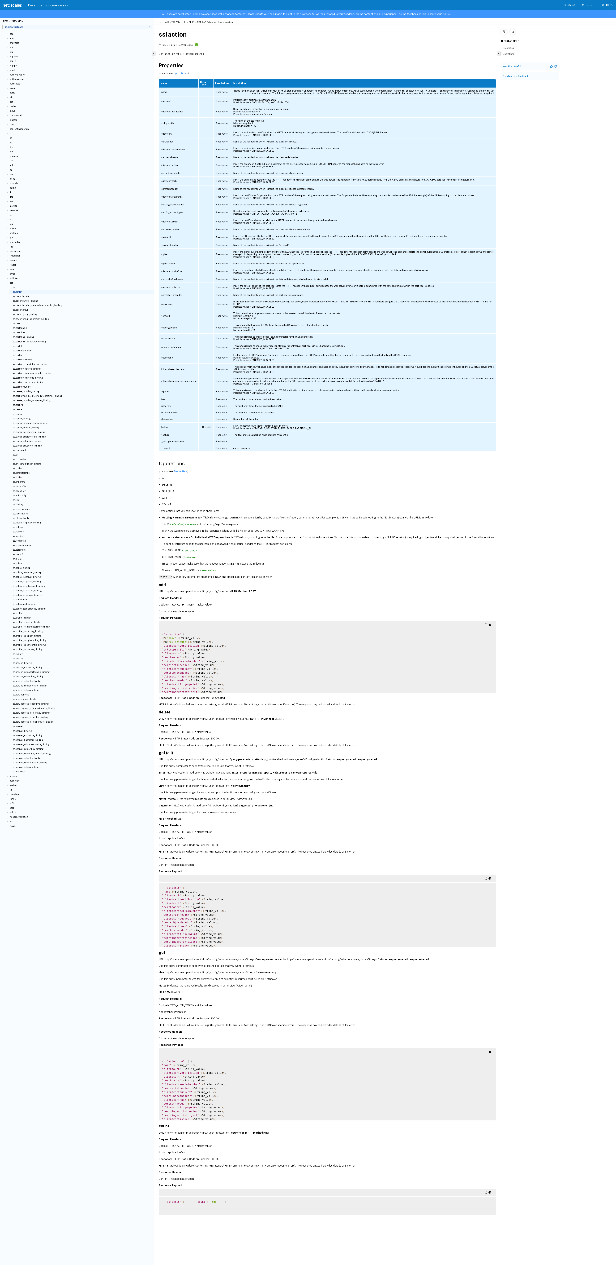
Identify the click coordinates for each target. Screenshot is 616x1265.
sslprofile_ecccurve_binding (27, 622)
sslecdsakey (19, 491)
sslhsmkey (18, 531)
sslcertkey (18, 355)
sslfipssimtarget (21, 513)
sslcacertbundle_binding (25, 301)
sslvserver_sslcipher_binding (27, 758)
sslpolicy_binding (21, 568)
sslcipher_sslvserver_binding (27, 445)
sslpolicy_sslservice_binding (27, 590)
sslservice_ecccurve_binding (28, 667)
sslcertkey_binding (22, 359)
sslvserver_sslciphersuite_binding (30, 762)
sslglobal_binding (22, 518)
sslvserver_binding (22, 731)
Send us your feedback (515, 76)
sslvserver (18, 726)
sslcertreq (18, 409)
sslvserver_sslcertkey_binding (28, 749)
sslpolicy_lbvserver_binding (27, 577)
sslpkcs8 (17, 559)
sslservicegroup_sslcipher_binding (30, 717)
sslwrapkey (19, 771)
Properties (180, 471)
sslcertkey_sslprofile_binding (28, 377)
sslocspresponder (22, 545)
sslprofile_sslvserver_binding (28, 649)
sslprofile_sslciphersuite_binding (30, 640)
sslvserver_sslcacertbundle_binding (31, 744)
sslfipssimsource (21, 509)
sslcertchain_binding (23, 337)
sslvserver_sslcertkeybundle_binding (32, 753)
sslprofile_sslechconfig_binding (29, 645)
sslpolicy (17, 563)
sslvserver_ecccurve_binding (28, 735)
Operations (180, 73)
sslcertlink (18, 405)
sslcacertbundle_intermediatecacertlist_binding (37, 305)
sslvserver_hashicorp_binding (28, 740)
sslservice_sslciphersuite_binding (30, 685)
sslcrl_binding (20, 459)
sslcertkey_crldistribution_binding (30, 364)
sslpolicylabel (20, 599)
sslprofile (17, 613)
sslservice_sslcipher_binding (27, 681)
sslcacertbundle (21, 296)
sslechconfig (19, 495)
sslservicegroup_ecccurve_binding (31, 704)
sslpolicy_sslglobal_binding (27, 581)
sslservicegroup (21, 694)
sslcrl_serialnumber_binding (27, 464)
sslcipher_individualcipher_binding (30, 423)
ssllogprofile (19, 541)
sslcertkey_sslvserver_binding (28, 382)
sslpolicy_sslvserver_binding (27, 595)
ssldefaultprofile (21, 473)
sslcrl (15, 454)
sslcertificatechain (22, 350)
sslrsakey (18, 654)
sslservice (18, 658)
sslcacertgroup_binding (25, 314)
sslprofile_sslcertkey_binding (28, 631)
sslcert (16, 323)
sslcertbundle (20, 328)
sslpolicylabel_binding (24, 604)
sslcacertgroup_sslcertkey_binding (31, 319)
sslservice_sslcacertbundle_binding (31, 672)
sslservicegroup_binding (25, 699)
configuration (226, 22)
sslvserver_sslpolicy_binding (27, 767)
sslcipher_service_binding (26, 427)
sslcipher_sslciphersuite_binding (29, 436)
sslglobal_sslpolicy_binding (27, 522)
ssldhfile (17, 477)
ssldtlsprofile (19, 486)
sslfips (16, 500)
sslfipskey (18, 504)
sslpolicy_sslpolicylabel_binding (29, 586)
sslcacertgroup (21, 310)
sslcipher (17, 414)
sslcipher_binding (22, 418)
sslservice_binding (22, 663)
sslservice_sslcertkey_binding (28, 676)
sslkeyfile (18, 536)
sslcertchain (19, 332)
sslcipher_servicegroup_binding (29, 432)
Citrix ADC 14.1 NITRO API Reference (200, 22)
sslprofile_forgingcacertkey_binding (31, 626)
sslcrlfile (17, 468)
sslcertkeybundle (22, 386)
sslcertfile (18, 346)
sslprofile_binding (22, 617)
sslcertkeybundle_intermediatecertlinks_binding (37, 396)
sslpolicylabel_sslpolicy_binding (29, 608)
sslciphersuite (20, 450)
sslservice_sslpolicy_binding (27, 690)
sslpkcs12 (18, 554)
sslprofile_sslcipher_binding (27, 636)
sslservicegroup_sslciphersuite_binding (33, 722)
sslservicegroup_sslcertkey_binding (31, 713)
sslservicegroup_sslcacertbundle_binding (34, 708)
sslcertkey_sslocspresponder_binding (32, 373)
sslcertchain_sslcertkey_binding (29, 341)
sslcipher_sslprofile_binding (27, 441)
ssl (14, 287)
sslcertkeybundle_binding (26, 391)
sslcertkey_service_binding (27, 368)
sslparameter (19, 549)
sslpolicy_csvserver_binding (27, 572)
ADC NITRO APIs (172, 22)
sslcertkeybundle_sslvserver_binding (32, 400)
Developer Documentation (48, 5)
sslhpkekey (19, 527)
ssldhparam (19, 482)
